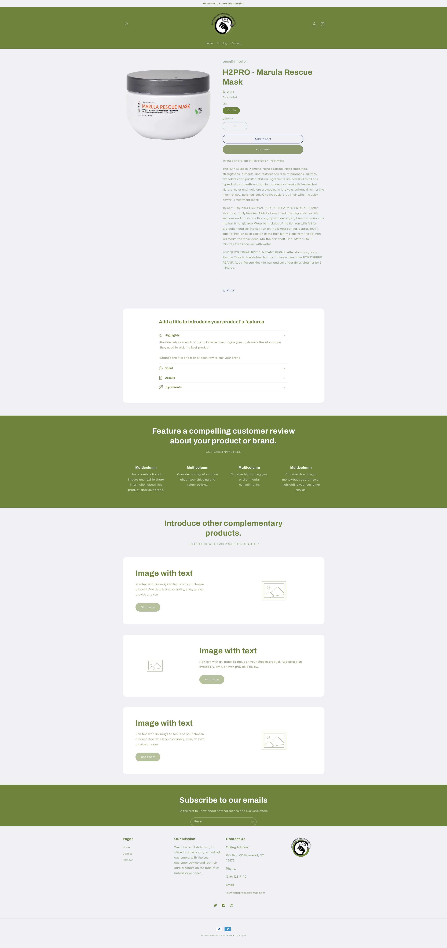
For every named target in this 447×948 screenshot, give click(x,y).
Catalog (128, 853)
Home (126, 847)
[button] (127, 24)
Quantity (228, 119)
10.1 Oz (231, 110)
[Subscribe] (252, 822)
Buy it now (263, 149)
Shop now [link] (148, 607)
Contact (128, 860)
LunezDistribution (217, 935)
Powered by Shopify (236, 935)
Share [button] (230, 290)
